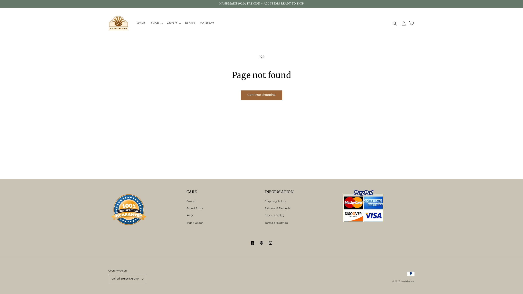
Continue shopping (261, 94)
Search (192, 201)
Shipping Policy (275, 201)
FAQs (190, 215)
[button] (156, 23)
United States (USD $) (125, 278)
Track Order (195, 223)
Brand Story (195, 208)
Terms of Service (276, 223)
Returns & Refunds (277, 208)
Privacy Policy (274, 215)
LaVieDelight (408, 281)
